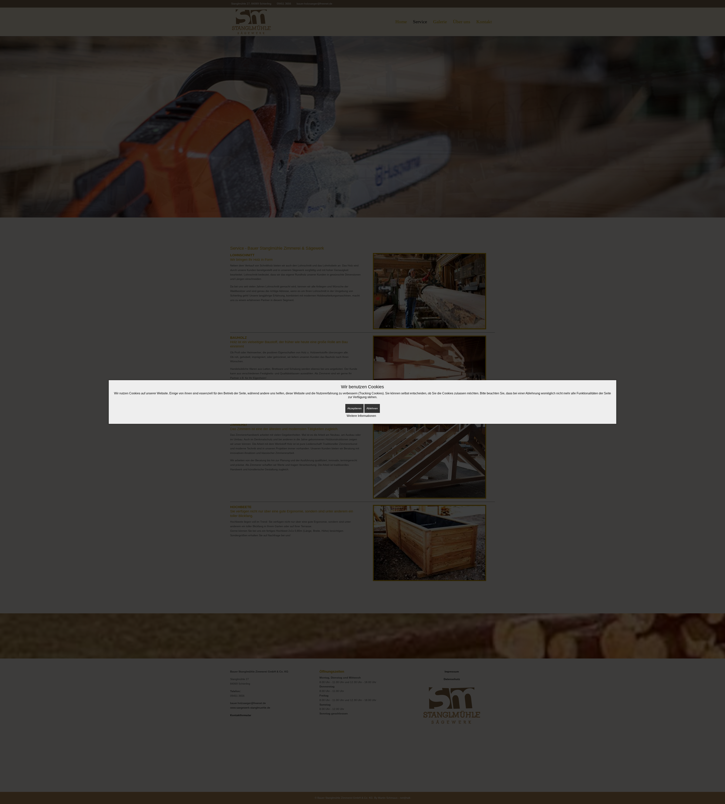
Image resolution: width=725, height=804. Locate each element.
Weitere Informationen (361, 415)
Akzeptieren (354, 408)
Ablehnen (372, 408)
